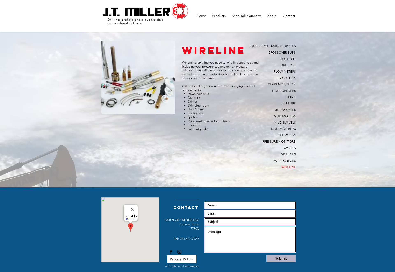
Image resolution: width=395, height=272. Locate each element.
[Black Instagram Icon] (179, 251)
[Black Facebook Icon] (170, 251)
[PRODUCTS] (280, 181)
